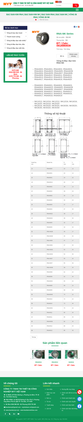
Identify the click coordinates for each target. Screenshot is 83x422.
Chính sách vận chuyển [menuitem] (69, 401)
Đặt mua (40, 365)
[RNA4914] (54, 354)
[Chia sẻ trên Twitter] (76, 26)
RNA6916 (38, 362)
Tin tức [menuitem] (49, 401)
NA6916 (71, 362)
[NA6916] (71, 354)
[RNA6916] (38, 354)
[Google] (14, 414)
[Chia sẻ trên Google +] (78, 26)
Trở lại (34, 337)
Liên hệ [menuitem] (49, 408)
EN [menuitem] (60, 2)
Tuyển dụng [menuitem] (50, 405)
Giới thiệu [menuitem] (49, 389)
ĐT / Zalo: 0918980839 (63, 44)
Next (79, 358)
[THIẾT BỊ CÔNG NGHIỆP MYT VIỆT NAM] (28, 4)
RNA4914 (55, 362)
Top (79, 414)
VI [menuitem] (56, 2)
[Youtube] (18, 414)
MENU (77, 9)
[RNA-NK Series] (42, 38)
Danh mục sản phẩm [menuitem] (51, 393)
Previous (31, 358)
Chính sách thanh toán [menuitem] (68, 398)
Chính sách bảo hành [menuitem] (68, 405)
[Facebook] (5, 414)
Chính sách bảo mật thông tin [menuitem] (69, 409)
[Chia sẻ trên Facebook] (74, 26)
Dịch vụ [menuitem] (49, 398)
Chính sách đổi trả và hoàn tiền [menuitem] (70, 393)
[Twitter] (10, 414)
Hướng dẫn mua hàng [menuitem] (68, 389)
